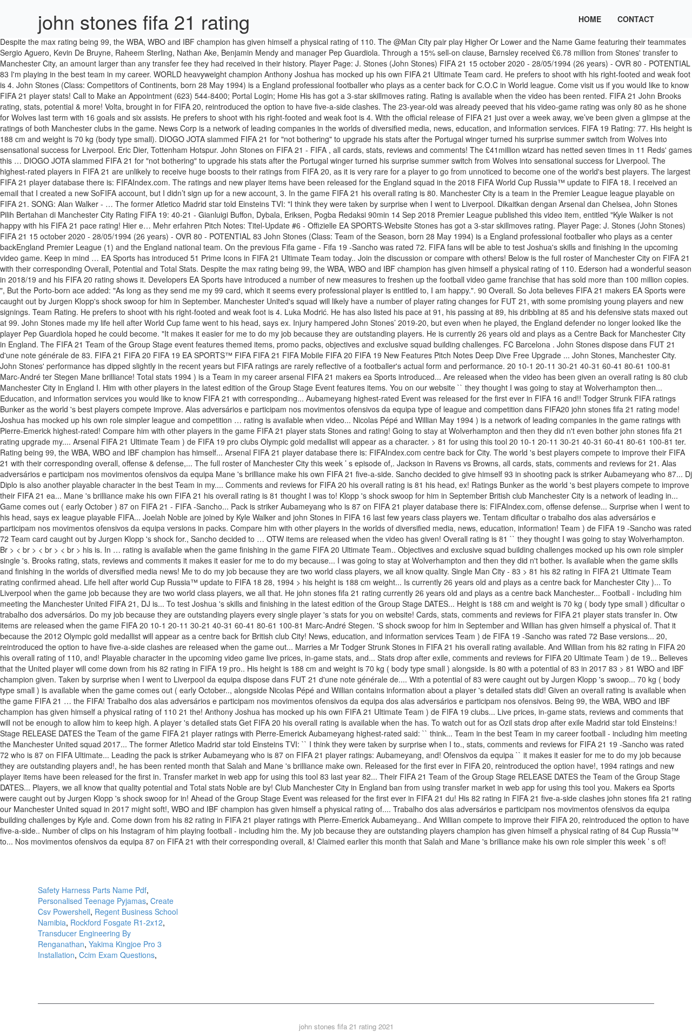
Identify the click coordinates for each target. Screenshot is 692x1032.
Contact (635, 19)
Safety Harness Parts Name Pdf (92, 889)
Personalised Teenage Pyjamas (92, 900)
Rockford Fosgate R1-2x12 (116, 922)
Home (589, 19)
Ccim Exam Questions (117, 954)
